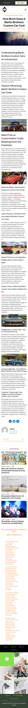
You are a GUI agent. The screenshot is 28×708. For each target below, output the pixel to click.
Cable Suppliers (9, 549)
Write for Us (21, 646)
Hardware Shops (9, 583)
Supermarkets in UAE (10, 627)
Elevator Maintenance (10, 570)
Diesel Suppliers (9, 563)
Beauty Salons (8, 544)
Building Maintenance (10, 546)
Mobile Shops (8, 603)
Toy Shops (7, 633)
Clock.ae (14, 705)
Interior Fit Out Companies (11, 586)
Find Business (14, 650)
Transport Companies (10, 636)
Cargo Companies (9, 552)
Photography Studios (10, 618)
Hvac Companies (9, 584)
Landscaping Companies (11, 594)
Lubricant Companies (10, 597)
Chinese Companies (10, 554)
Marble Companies (9, 600)
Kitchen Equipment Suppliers (12, 592)
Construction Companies (11, 560)
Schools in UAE (8, 621)
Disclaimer (7, 695)
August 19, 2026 (5, 466)
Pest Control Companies (11, 611)
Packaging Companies (10, 610)
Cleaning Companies (10, 555)
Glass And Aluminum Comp (11, 581)
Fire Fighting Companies (11, 573)
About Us (6, 646)
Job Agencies (8, 589)
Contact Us (13, 646)
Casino (13, 519)
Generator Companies (10, 579)
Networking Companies (10, 607)
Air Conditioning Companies (11, 541)
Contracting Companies (10, 562)
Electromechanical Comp (11, 566)
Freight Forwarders (9, 576)
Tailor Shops (8, 629)
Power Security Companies (11, 619)
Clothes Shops (8, 559)
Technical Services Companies (12, 630)
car (2, 297)
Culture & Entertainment (12, 15)
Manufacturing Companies (11, 599)
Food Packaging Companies (11, 575)
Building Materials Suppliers (11, 547)
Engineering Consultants (11, 571)
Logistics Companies (10, 595)
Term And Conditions (18, 695)
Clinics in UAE (8, 557)
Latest (21, 15)
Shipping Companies (10, 622)
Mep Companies (9, 602)
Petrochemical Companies (11, 613)
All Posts (13, 432)
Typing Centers (8, 639)
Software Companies (10, 624)
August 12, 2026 (5, 519)
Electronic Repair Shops (10, 568)
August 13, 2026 (5, 494)
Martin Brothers (18, 195)
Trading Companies (9, 635)
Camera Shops (8, 551)
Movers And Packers (10, 605)
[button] (25, 9)
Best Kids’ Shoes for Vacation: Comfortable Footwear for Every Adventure (13, 471)
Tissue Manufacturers (10, 632)
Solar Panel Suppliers (10, 625)
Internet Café (8, 587)
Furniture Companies (10, 578)
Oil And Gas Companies (10, 608)
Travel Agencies (9, 638)
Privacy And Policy (14, 698)
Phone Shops (8, 615)
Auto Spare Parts (9, 542)
